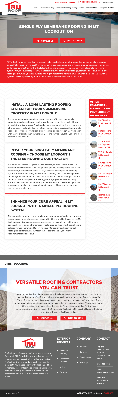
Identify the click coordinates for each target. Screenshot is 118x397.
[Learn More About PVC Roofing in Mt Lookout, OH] (101, 176)
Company (103, 8)
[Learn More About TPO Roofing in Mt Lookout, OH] (101, 155)
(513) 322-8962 (108, 2)
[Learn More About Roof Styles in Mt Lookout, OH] (101, 187)
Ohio (57, 2)
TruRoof (100, 346)
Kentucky (64, 2)
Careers (83, 352)
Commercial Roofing (63, 8)
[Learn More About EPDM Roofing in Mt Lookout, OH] (101, 165)
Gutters (81, 8)
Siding (74, 8)
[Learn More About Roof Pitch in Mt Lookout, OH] (101, 198)
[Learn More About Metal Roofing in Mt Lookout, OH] (101, 134)
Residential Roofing (47, 8)
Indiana (72, 2)
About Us (84, 346)
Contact (111, 8)
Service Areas (86, 357)
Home (36, 8)
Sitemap (84, 362)
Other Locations (16, 263)
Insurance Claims (92, 8)
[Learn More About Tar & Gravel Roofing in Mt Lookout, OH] (101, 144)
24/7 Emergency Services (87, 2)
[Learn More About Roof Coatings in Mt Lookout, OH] (101, 123)
